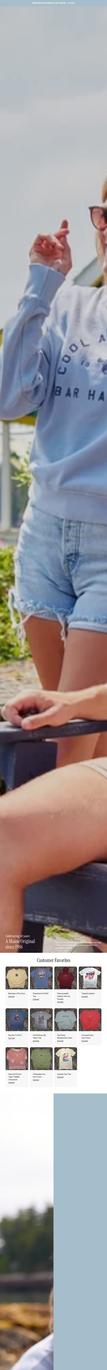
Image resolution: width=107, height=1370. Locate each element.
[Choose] (23, 985)
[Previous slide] (9, 978)
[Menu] (3, 13)
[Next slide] (25, 978)
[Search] (9, 13)
